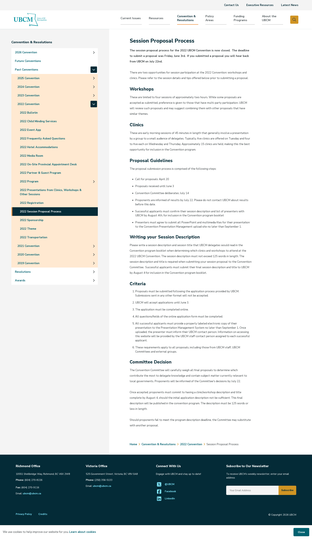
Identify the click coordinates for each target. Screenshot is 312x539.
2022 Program (29, 181)
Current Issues (131, 18)
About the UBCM (269, 18)
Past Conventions (26, 70)
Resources (156, 18)
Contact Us (231, 5)
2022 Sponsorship (31, 220)
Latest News (289, 5)
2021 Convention (28, 246)
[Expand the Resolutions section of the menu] (94, 272)
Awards (20, 280)
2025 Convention (28, 78)
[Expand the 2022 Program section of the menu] (94, 181)
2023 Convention (28, 95)
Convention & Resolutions (186, 18)
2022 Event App (30, 130)
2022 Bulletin (29, 113)
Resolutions (23, 272)
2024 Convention (28, 87)
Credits (42, 514)
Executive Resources (259, 5)
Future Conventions (28, 61)
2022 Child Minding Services (38, 121)
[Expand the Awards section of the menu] (94, 280)
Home (133, 444)
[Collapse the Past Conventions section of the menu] (94, 69)
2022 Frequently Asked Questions (42, 138)
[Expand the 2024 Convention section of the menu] (94, 87)
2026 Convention (26, 52)
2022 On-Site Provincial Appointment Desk (48, 164)
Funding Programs (240, 18)
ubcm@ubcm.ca (32, 493)
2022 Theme (28, 229)
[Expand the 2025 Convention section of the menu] (94, 78)
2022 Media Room (31, 156)
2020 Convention (28, 254)
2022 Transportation (33, 237)
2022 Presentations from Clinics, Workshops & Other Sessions (50, 192)
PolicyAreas (209, 18)
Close (301, 532)
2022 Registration (32, 203)
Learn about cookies (82, 532)
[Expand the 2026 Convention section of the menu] (94, 52)
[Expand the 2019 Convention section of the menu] (94, 263)
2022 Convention (28, 104)
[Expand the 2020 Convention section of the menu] (94, 254)
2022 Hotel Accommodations (39, 147)
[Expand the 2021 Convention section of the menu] (94, 246)
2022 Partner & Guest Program (40, 173)
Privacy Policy (24, 514)
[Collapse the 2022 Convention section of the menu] (94, 104)
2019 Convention (28, 263)
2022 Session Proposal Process (40, 211)
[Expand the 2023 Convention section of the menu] (94, 95)
